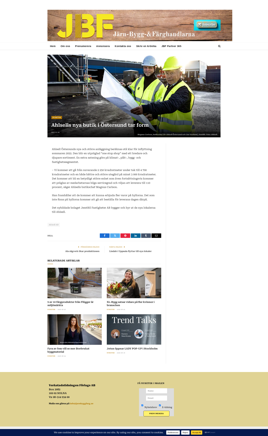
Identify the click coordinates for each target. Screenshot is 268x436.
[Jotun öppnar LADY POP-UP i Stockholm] (134, 329)
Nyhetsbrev (150, 407)
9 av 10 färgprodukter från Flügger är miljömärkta (70, 304)
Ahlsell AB (53, 225)
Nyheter (56, 117)
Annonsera (103, 46)
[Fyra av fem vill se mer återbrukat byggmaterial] (74, 329)
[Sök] (219, 46)
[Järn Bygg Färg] (139, 25)
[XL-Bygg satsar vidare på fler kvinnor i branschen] (134, 283)
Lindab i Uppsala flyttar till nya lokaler (130, 251)
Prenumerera (83, 46)
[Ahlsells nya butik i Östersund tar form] (134, 96)
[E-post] (37, 166)
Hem (53, 46)
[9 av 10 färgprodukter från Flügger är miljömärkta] (74, 283)
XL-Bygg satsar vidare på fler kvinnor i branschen (131, 304)
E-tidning (166, 407)
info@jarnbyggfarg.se (81, 403)
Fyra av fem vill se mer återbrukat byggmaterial (68, 350)
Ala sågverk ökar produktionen (82, 251)
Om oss (65, 46)
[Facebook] (37, 152)
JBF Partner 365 (171, 46)
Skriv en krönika (146, 46)
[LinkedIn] (37, 159)
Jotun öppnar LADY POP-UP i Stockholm (132, 348)
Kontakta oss (123, 46)
